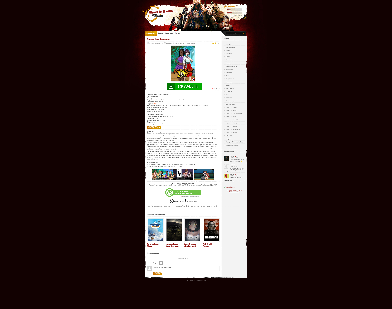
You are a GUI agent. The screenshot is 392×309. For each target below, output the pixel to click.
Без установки (230, 139)
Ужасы (228, 85)
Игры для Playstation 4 (233, 145)
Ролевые (229, 53)
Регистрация (236, 17)
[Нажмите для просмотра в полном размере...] (162, 180)
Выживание (229, 82)
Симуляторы (230, 88)
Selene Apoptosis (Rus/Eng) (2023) (190, 245)
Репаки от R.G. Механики (234, 113)
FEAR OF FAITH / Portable (208, 245)
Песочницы (229, 98)
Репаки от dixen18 (231, 132)
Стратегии (229, 91)
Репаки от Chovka (231, 107)
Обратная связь (234, 192)
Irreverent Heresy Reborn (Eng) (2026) (172, 245)
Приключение (230, 47)
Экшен (228, 50)
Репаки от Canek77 (232, 120)
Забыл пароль (238, 15)
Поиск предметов (231, 66)
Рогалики (229, 72)
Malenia (232, 165)
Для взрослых (159, 43)
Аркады (228, 44)
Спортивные (230, 79)
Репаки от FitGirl (231, 110)
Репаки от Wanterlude (233, 129)
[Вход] (161, 263)
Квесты (228, 63)
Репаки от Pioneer (231, 123)
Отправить (157, 273)
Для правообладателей (234, 190)
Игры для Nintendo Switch (234, 142)
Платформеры (230, 101)
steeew (232, 174)
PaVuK (232, 156)
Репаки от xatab (231, 116)
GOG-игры (229, 135)
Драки (228, 56)
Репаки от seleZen (231, 126)
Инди (227, 94)
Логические (229, 60)
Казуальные (229, 69)
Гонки (227, 75)
